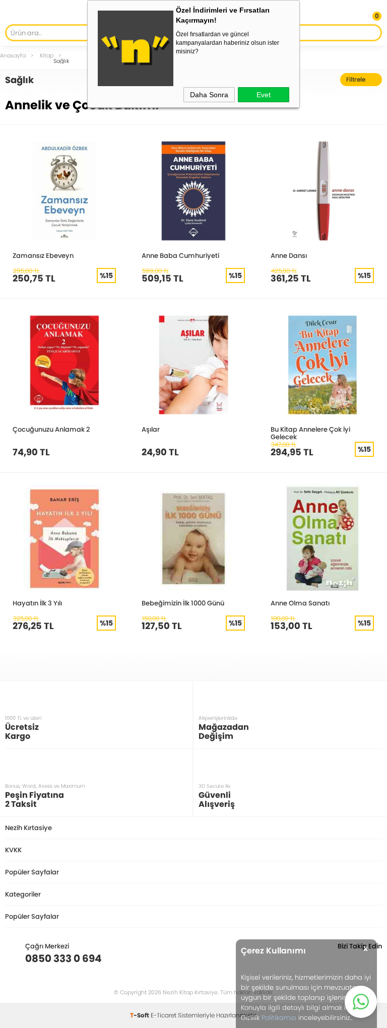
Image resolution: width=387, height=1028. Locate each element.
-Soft (140, 1015)
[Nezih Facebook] (374, 958)
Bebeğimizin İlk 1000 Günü (183, 602)
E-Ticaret (163, 1015)
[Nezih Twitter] (358, 958)
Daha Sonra (209, 95)
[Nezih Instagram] (343, 958)
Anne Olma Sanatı (300, 602)
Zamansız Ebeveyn (43, 255)
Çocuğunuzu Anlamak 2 (51, 429)
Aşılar (151, 429)
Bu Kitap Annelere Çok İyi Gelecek (310, 433)
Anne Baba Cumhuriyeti (180, 255)
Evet (263, 95)
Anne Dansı (289, 255)
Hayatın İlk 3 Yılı (37, 602)
